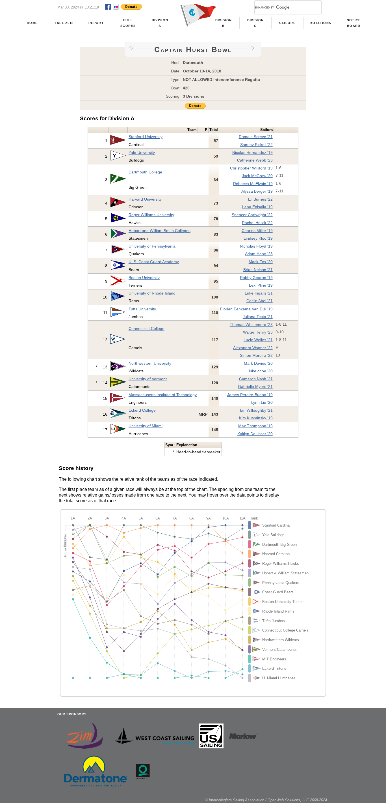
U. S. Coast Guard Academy (154, 261)
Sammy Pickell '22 (256, 144)
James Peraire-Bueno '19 (250, 394)
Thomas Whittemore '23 (251, 324)
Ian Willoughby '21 (256, 410)
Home (32, 23)
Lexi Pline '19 (261, 285)
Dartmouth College (145, 172)
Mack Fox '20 (261, 261)
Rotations (320, 23)
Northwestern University (150, 363)
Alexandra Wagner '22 (253, 347)
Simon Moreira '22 (256, 355)
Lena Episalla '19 (257, 207)
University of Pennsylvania (152, 246)
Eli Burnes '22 (260, 199)
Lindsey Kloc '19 (258, 238)
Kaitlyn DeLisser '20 (255, 433)
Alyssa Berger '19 (257, 191)
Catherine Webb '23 (255, 160)
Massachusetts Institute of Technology (163, 394)
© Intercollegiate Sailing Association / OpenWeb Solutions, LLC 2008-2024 (266, 800)
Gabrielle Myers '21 (255, 386)
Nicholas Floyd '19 (256, 246)
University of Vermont (148, 379)
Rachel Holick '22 (257, 222)
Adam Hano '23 (259, 254)
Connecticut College (146, 328)
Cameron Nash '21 (256, 379)
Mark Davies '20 (258, 363)
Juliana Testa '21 (258, 316)
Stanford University (145, 136)
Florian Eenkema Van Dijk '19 (246, 309)
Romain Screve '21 (256, 136)
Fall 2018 (64, 23)
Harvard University (145, 199)
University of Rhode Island (152, 293)
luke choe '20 (261, 371)
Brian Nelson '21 (258, 269)
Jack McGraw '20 (257, 175)
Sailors (287, 23)
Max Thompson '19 (255, 426)
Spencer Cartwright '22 (252, 214)
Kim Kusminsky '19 (256, 418)
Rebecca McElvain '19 (253, 183)
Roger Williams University (151, 214)
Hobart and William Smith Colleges (159, 230)
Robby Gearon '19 (256, 277)
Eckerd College (142, 410)
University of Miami (145, 426)
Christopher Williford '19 (251, 168)
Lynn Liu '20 (262, 402)
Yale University (142, 152)
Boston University (144, 277)
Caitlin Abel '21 (259, 301)
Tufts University (142, 309)
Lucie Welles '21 (258, 340)
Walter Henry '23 (258, 332)
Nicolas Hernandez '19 (252, 152)
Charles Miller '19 (257, 230)
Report (96, 23)
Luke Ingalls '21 (259, 293)
